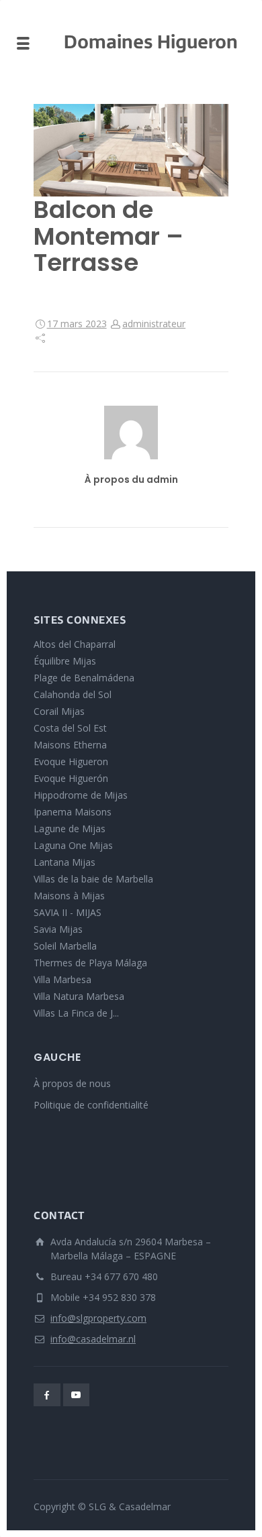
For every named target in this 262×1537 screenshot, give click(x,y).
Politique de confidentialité (91, 1104)
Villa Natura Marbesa (79, 996)
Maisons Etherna (70, 744)
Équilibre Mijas (65, 660)
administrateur (153, 323)
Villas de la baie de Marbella (93, 878)
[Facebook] (47, 1394)
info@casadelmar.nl (93, 1338)
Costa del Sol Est (70, 728)
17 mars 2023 (77, 323)
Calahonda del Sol (73, 694)
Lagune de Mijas (69, 828)
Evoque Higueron (71, 761)
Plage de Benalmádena (84, 677)
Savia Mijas (58, 929)
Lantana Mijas (64, 862)
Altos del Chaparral (75, 644)
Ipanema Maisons (73, 811)
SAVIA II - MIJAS (67, 912)
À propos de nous (72, 1083)
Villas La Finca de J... (76, 1013)
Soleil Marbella (65, 946)
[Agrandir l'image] (131, 150)
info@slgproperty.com (98, 1318)
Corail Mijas (59, 711)
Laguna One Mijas (73, 845)
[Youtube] (76, 1394)
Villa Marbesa (62, 979)
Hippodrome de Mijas (81, 795)
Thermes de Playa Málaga (90, 962)
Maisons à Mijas (69, 895)
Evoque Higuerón (71, 778)
